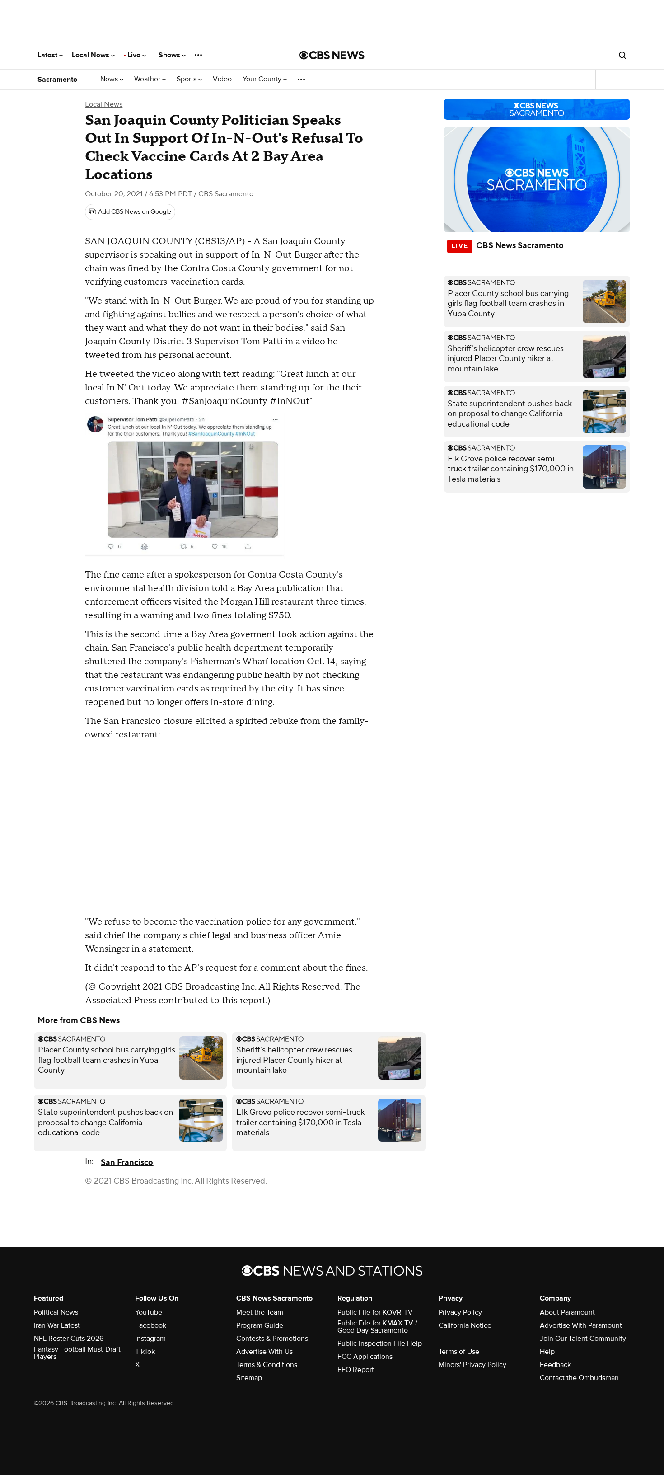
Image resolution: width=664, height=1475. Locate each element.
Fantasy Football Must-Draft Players (77, 1353)
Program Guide (259, 1325)
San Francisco (127, 1162)
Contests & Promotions (272, 1338)
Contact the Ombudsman (579, 1377)
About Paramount (567, 1312)
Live (134, 55)
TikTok (145, 1351)
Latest (48, 55)
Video (222, 79)
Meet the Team (259, 1312)
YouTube (148, 1312)
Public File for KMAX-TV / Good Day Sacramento (377, 1327)
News (110, 79)
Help (547, 1351)
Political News (56, 1312)
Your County (263, 79)
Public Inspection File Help (379, 1343)
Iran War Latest (57, 1325)
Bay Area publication (280, 588)
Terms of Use (459, 1351)
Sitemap (249, 1377)
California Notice (465, 1325)
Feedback (555, 1364)
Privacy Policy (460, 1312)
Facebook (150, 1325)
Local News (91, 55)
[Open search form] (622, 55)
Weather (148, 79)
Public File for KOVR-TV (375, 1312)
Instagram (150, 1338)
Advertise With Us (264, 1351)
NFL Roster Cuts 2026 (68, 1338)
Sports (187, 79)
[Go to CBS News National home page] (332, 55)
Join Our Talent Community (583, 1338)
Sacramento (57, 79)
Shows (170, 55)
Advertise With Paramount (581, 1325)
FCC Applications (365, 1356)
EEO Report (355, 1369)
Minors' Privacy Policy (472, 1364)
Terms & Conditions (266, 1364)
